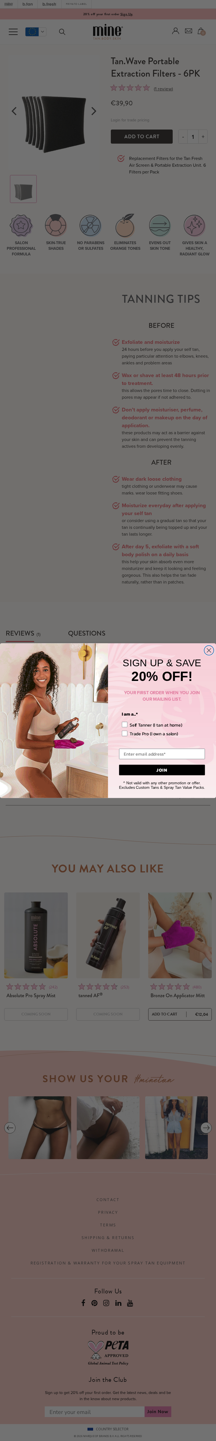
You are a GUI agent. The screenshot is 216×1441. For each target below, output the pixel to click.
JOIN (162, 770)
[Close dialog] (209, 650)
